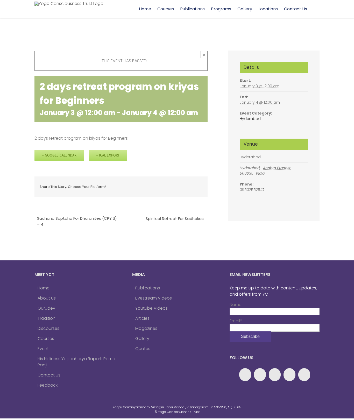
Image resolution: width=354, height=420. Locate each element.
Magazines (146, 328)
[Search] (315, 9)
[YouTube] (275, 374)
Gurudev (46, 308)
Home (43, 288)
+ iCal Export (108, 155)
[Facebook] (245, 374)
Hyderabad (250, 118)
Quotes (142, 349)
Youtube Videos (151, 308)
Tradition (46, 318)
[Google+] (260, 374)
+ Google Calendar (59, 155)
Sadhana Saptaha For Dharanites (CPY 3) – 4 (77, 221)
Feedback (48, 385)
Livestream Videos (153, 298)
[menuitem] (145, 9)
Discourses (48, 328)
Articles (142, 318)
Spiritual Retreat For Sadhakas (175, 218)
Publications (147, 288)
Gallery (142, 338)
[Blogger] (289, 374)
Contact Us (49, 375)
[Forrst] (304, 374)
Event (43, 349)
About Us (47, 298)
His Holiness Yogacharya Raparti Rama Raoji (76, 362)
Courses (46, 338)
